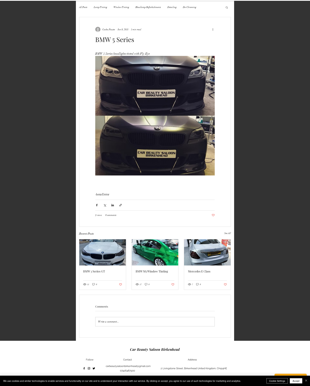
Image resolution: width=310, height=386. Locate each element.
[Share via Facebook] (96, 205)
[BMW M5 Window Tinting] (155, 252)
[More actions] (213, 29)
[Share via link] (120, 205)
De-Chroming (189, 7)
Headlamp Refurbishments (148, 7)
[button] (226, 7)
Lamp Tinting (100, 7)
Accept (296, 380)
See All (227, 233)
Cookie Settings (277, 380)
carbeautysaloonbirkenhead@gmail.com (128, 366)
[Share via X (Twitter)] (104, 205)
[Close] (306, 380)
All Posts (83, 7)
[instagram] (89, 368)
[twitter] (93, 368)
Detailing (171, 7)
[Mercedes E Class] (207, 252)
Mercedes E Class (199, 271)
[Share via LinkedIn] (112, 205)
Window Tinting (121, 7)
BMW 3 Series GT (94, 271)
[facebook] (84, 368)
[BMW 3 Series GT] (102, 252)
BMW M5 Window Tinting (152, 271)
